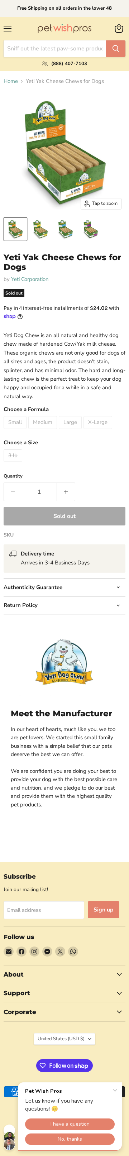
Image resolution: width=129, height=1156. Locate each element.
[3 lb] (14, 463)
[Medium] (43, 430)
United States (61, 1039)
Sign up (104, 910)
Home (11, 81)
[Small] (16, 430)
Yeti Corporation (30, 279)
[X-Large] (98, 430)
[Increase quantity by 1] (66, 492)
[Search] (115, 48)
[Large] (71, 430)
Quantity (13, 476)
